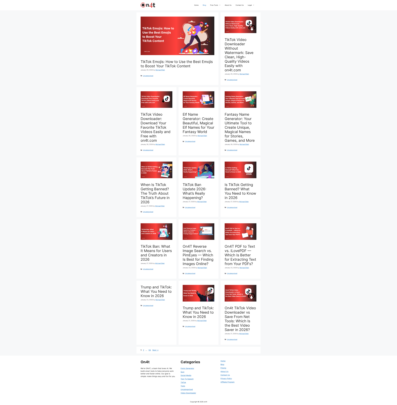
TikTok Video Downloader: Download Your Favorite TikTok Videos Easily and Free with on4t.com (155, 127)
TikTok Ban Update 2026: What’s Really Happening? (194, 191)
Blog (204, 5)
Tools (183, 386)
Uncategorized (148, 76)
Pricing (223, 368)
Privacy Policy (226, 379)
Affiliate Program (227, 382)
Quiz (182, 372)
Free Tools (214, 5)
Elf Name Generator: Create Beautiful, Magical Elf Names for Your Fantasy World (198, 123)
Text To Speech (187, 379)
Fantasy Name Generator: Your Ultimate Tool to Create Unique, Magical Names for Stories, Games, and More (240, 127)
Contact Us (240, 5)
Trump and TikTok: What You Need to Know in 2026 (156, 291)
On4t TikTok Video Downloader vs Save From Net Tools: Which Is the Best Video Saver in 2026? (240, 319)
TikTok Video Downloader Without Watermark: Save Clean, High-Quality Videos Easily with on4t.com (239, 54)
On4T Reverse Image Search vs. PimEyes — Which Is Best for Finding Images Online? (198, 255)
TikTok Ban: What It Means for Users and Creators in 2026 (156, 253)
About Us (228, 5)
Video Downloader (188, 393)
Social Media (186, 375)
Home (196, 5)
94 (149, 350)
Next (155, 350)
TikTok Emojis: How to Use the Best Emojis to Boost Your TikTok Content (177, 63)
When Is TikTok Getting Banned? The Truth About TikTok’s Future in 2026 (155, 193)
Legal (250, 5)
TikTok (183, 382)
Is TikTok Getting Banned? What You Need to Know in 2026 (240, 191)
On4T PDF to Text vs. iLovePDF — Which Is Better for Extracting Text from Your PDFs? (240, 255)
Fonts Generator (187, 368)
